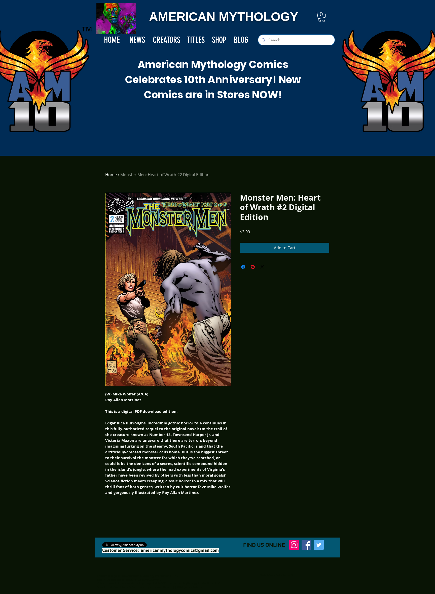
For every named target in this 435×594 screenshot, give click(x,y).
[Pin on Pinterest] (253, 267)
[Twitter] (319, 545)
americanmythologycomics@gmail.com (180, 550)
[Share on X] (262, 267)
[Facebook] (306, 545)
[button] (321, 17)
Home (111, 174)
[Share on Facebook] (243, 267)
